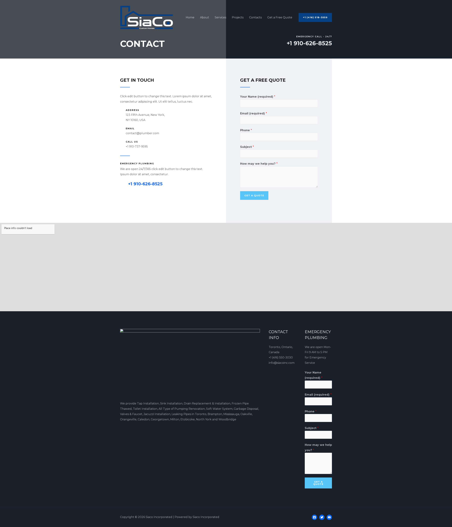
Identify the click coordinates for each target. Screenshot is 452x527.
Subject (247, 147)
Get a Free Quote (279, 17)
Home (190, 17)
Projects (237, 17)
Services (220, 17)
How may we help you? (259, 163)
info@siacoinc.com (282, 362)
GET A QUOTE (254, 195)
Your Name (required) (257, 96)
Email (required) (253, 113)
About (204, 17)
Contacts (255, 17)
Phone (246, 130)
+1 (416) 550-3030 (281, 357)
